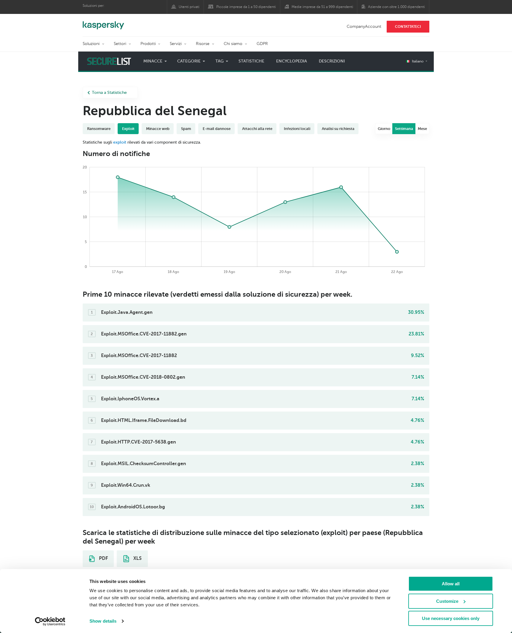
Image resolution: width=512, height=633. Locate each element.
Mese (422, 128)
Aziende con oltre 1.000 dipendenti (396, 7)
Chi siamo (233, 43)
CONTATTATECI (408, 27)
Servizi (176, 43)
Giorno (384, 128)
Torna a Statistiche (109, 92)
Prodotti (148, 43)
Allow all (451, 583)
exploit (119, 142)
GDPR (262, 43)
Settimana (404, 128)
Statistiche (251, 61)
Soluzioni (91, 43)
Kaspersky (103, 22)
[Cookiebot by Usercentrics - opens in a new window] (50, 621)
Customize (447, 601)
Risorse (202, 43)
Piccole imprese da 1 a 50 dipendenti (246, 7)
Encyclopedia (291, 61)
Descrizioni (332, 61)
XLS (137, 558)
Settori (120, 43)
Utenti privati (189, 7)
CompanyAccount (364, 26)
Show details (102, 621)
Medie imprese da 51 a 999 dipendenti (322, 7)
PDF (103, 558)
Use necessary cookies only (450, 618)
